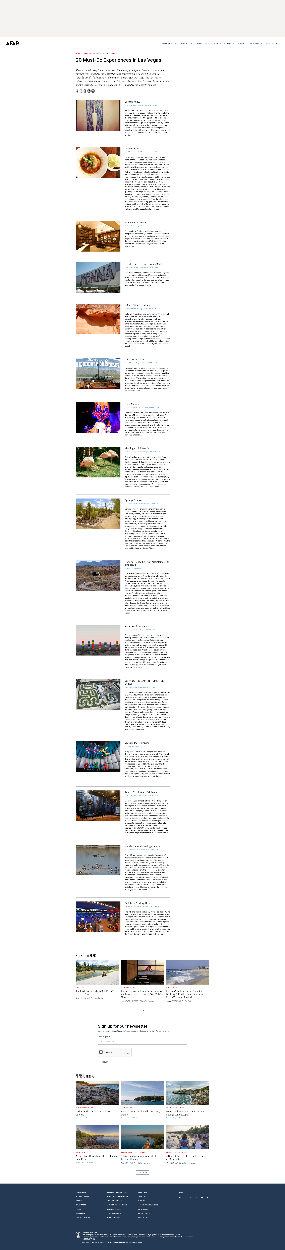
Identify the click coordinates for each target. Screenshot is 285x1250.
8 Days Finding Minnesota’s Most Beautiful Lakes (138, 1157)
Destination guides (83, 1196)
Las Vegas (110, 53)
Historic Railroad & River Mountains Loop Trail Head (147, 563)
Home (78, 53)
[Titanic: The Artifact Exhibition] (98, 805)
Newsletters (81, 1205)
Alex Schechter (99, 998)
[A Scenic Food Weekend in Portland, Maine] (142, 1093)
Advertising (143, 1209)
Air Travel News (128, 987)
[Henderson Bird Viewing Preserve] (98, 860)
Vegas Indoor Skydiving (137, 742)
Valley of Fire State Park (137, 305)
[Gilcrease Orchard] (98, 373)
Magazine (270, 43)
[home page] (12, 43)
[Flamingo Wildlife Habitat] (98, 462)
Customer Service (114, 1213)
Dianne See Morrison (147, 1001)
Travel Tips (201, 43)
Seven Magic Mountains (137, 626)
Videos (78, 1209)
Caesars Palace (132, 101)
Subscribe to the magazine (117, 1196)
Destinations (167, 43)
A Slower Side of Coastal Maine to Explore (93, 1113)
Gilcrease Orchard (134, 359)
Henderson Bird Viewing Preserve (142, 846)
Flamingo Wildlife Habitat (138, 448)
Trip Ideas (184, 43)
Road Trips (80, 987)
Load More (142, 1173)
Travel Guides (89, 53)
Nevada (100, 53)
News (215, 43)
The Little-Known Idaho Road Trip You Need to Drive (96, 992)
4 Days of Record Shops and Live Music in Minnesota (187, 1157)
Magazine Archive (114, 1209)
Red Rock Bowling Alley (137, 903)
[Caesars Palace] (98, 115)
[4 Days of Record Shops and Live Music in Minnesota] (187, 1137)
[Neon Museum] (98, 417)
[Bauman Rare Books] (98, 236)
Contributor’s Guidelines (148, 1205)
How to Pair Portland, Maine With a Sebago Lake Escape (185, 1113)
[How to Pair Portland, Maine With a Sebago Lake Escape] (187, 1093)
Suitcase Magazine (83, 1217)
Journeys (242, 43)
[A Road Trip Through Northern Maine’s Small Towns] (97, 1137)
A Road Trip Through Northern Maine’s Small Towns (96, 1157)
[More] (175, 43)
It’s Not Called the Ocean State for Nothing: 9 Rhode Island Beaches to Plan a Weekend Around (185, 994)
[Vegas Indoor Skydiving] (98, 756)
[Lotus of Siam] (98, 162)
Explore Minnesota (143, 1163)
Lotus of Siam (132, 148)
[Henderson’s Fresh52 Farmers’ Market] (98, 277)
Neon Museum (132, 403)
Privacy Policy (144, 1213)
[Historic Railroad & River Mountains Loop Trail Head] (98, 575)
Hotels (227, 43)
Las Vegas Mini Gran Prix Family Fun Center (144, 682)
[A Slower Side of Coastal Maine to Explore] (97, 1093)
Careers (141, 1201)
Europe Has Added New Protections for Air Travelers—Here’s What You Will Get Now (142, 994)
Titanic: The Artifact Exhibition (141, 792)
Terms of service (113, 1217)
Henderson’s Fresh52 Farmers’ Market (145, 263)
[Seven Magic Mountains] (98, 640)
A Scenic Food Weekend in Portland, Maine (140, 1113)
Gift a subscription (114, 1201)
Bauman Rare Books (135, 222)
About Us (142, 1196)
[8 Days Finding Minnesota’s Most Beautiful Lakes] (142, 1137)
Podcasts (254, 43)
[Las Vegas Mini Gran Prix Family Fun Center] (98, 694)
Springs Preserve (133, 500)
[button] (93, 1242)
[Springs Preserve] (98, 514)
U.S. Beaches (171, 987)
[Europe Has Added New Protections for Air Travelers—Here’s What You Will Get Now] (142, 972)
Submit (105, 1062)
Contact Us (143, 1217)
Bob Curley (188, 1001)
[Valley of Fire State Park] (98, 319)
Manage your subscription (117, 1205)
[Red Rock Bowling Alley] (98, 916)
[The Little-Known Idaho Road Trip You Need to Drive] (97, 972)
